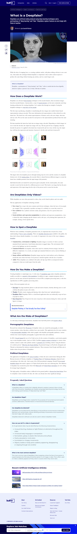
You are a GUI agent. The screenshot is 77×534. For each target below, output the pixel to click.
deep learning (27, 101)
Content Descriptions (27, 511)
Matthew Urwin (16, 67)
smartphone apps (45, 274)
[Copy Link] (6, 49)
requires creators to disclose (49, 340)
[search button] (46, 3)
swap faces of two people (29, 107)
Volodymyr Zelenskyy (51, 359)
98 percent (29, 328)
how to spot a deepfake (26, 234)
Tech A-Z (52, 518)
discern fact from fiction (56, 371)
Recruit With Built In (40, 502)
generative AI (41, 342)
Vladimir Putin (38, 359)
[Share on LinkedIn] (6, 53)
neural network (43, 103)
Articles (34, 3)
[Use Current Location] (43, 530)
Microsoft (38, 366)
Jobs (28, 3)
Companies (21, 3)
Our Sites (67, 502)
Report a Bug (53, 508)
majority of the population (30, 276)
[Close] (75, 525)
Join (50, 3)
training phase (25, 177)
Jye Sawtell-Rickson (26, 28)
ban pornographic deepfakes (19, 332)
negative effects (57, 320)
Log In (54, 3)
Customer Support (55, 502)
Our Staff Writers (26, 508)
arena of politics (34, 357)
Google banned (19, 338)
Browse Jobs (53, 515)
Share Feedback (54, 505)
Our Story (24, 502)
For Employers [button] (64, 3)
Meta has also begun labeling (30, 345)
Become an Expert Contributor (40, 506)
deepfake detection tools (45, 234)
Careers (23, 505)
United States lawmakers (50, 366)
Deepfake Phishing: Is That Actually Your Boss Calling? (28, 308)
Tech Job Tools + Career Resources (56, 511)
